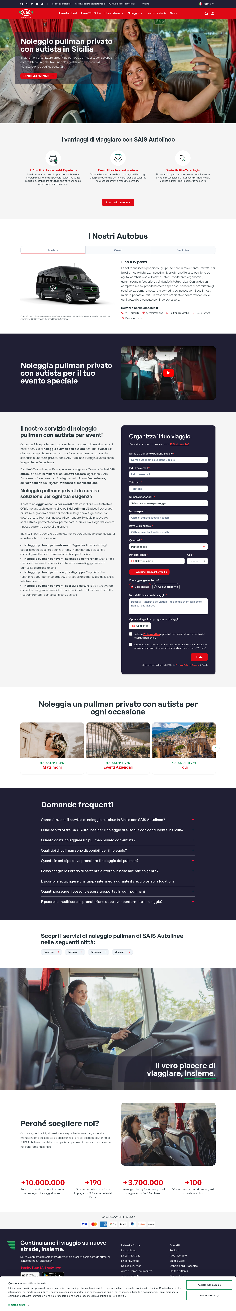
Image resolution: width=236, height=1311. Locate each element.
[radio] (132, 586)
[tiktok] (42, 4)
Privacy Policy (182, 665)
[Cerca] (206, 13)
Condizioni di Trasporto (184, 1265)
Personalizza (207, 1295)
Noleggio (133, 13)
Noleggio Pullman (131, 1265)
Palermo (49, 952)
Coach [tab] (118, 250)
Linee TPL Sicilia (91, 13)
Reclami (174, 1250)
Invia (199, 657)
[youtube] (37, 4)
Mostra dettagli (17, 1304)
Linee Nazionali (68, 13)
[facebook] (21, 4)
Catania (72, 952)
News (173, 13)
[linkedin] (32, 4)
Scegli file (142, 625)
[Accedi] (213, 13)
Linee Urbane (112, 13)
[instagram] (27, 4)
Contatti (145, 4)
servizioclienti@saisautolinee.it (91, 4)
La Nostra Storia (130, 1245)
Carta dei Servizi (179, 1271)
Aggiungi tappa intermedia (151, 572)
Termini (195, 665)
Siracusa (96, 952)
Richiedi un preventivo (36, 75)
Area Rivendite (178, 1255)
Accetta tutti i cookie (209, 1285)
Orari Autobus (178, 1276)
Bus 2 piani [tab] (183, 250)
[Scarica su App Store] (30, 1275)
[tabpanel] (118, 290)
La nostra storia (156, 13)
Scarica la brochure (118, 202)
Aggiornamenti (130, 1276)
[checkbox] (130, 634)
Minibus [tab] (53, 250)
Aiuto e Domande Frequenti (137, 1271)
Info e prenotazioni (63, 4)
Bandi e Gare (177, 1260)
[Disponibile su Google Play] (53, 1275)
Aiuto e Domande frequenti (123, 4)
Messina (119, 952)
